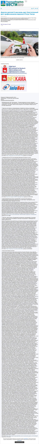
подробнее (26, 438)
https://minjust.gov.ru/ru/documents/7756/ (14, 155)
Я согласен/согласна (19, 442)
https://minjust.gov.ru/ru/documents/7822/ (14, 248)
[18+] (12, 4)
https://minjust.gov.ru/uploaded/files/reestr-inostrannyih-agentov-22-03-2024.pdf (22, 435)
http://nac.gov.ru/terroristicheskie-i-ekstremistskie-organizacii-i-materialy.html (21, 214)
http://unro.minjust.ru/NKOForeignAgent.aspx (15, 196)
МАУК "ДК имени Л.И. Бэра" (6, 24)
